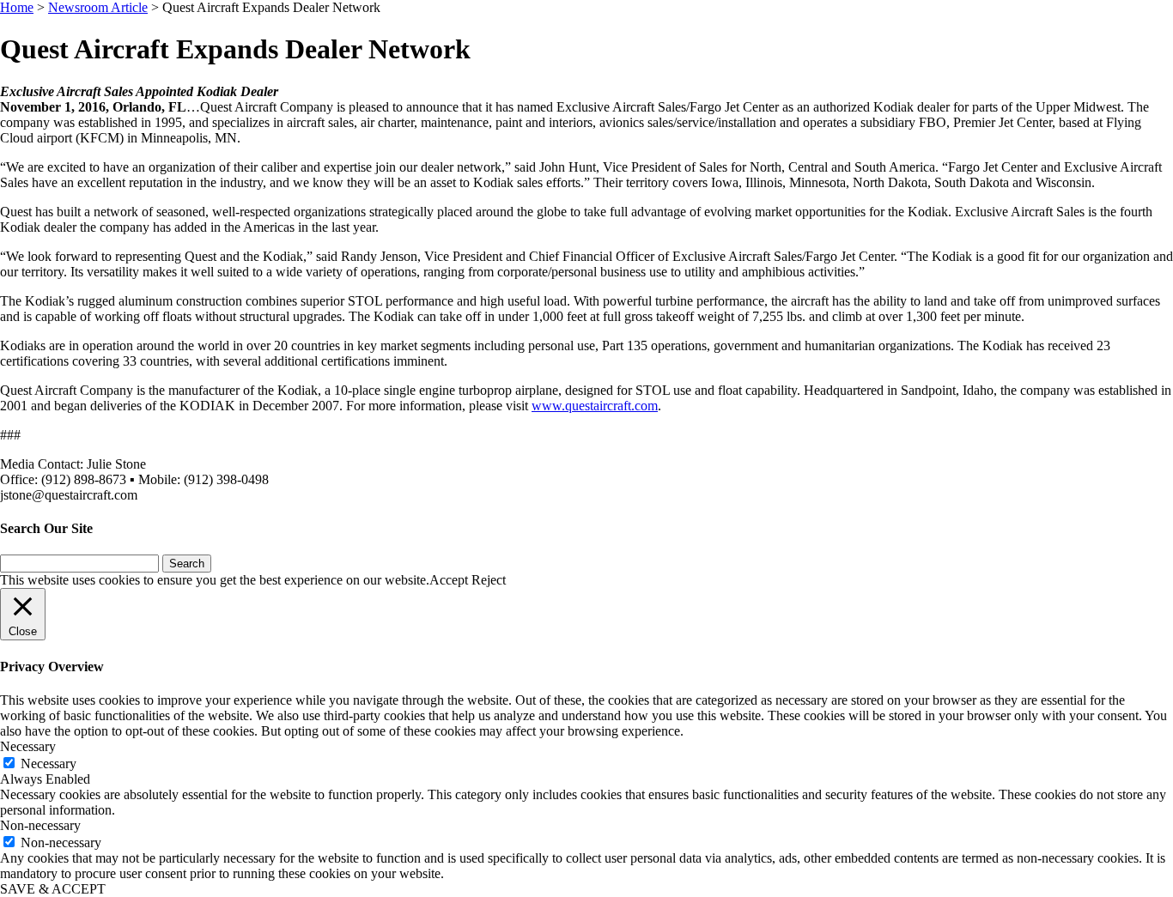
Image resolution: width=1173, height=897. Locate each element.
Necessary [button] (28, 746)
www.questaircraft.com (595, 405)
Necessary (48, 763)
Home (16, 7)
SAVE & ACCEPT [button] (53, 889)
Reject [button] (488, 580)
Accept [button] (448, 580)
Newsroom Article (98, 7)
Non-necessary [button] (40, 825)
